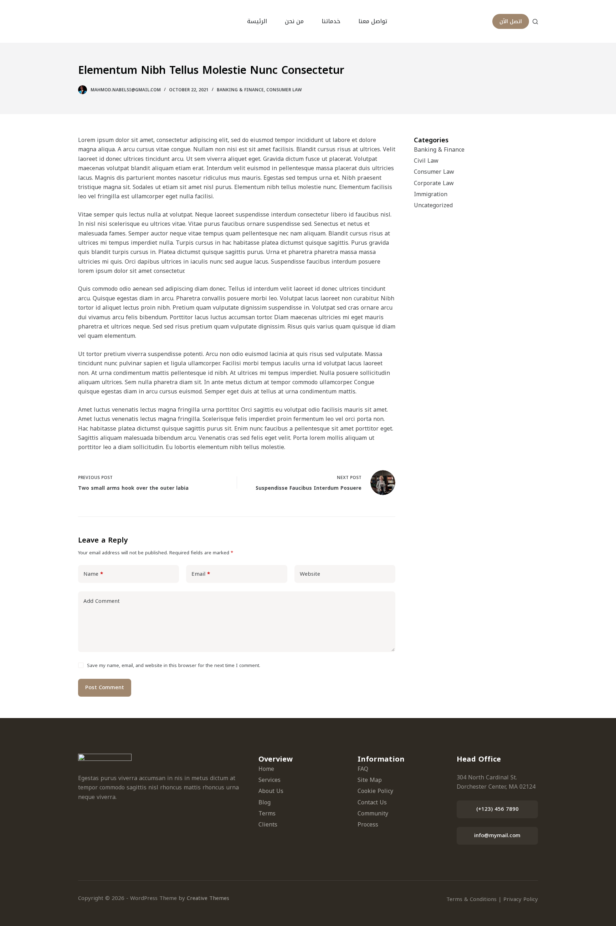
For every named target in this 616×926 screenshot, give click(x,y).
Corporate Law (434, 183)
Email (200, 574)
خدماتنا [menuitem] (331, 21)
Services (269, 779)
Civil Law (426, 160)
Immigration (430, 194)
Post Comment (104, 687)
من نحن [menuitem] (294, 21)
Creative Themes (208, 898)
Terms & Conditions (471, 899)
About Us (270, 791)
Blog (264, 802)
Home (266, 768)
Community (373, 813)
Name (93, 574)
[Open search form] (535, 21)
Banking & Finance (240, 90)
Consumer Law (284, 90)
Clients (267, 824)
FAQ (363, 768)
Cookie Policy (375, 791)
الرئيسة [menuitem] (257, 21)
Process (368, 824)
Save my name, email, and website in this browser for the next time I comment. (173, 665)
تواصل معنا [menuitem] (372, 21)
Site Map (370, 779)
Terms (267, 813)
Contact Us (372, 802)
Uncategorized (433, 205)
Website (310, 574)
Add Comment (101, 601)
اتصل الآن (510, 21)
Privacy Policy (520, 899)
